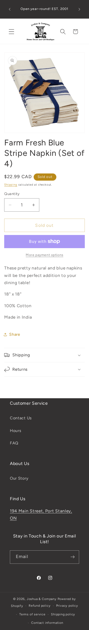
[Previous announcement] (9, 9)
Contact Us (21, 418)
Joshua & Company (42, 599)
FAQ (14, 443)
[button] (11, 31)
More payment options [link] (44, 255)
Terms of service (32, 614)
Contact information (47, 623)
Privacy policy (67, 605)
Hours (15, 430)
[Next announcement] (79, 9)
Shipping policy (63, 614)
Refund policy (39, 605)
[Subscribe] (72, 557)
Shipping (10, 184)
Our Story (19, 478)
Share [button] (14, 334)
